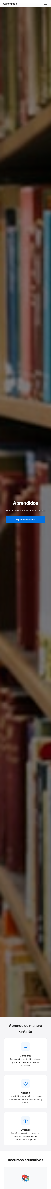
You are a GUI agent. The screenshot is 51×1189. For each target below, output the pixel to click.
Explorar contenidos (25, 519)
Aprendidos (10, 3)
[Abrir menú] (45, 4)
